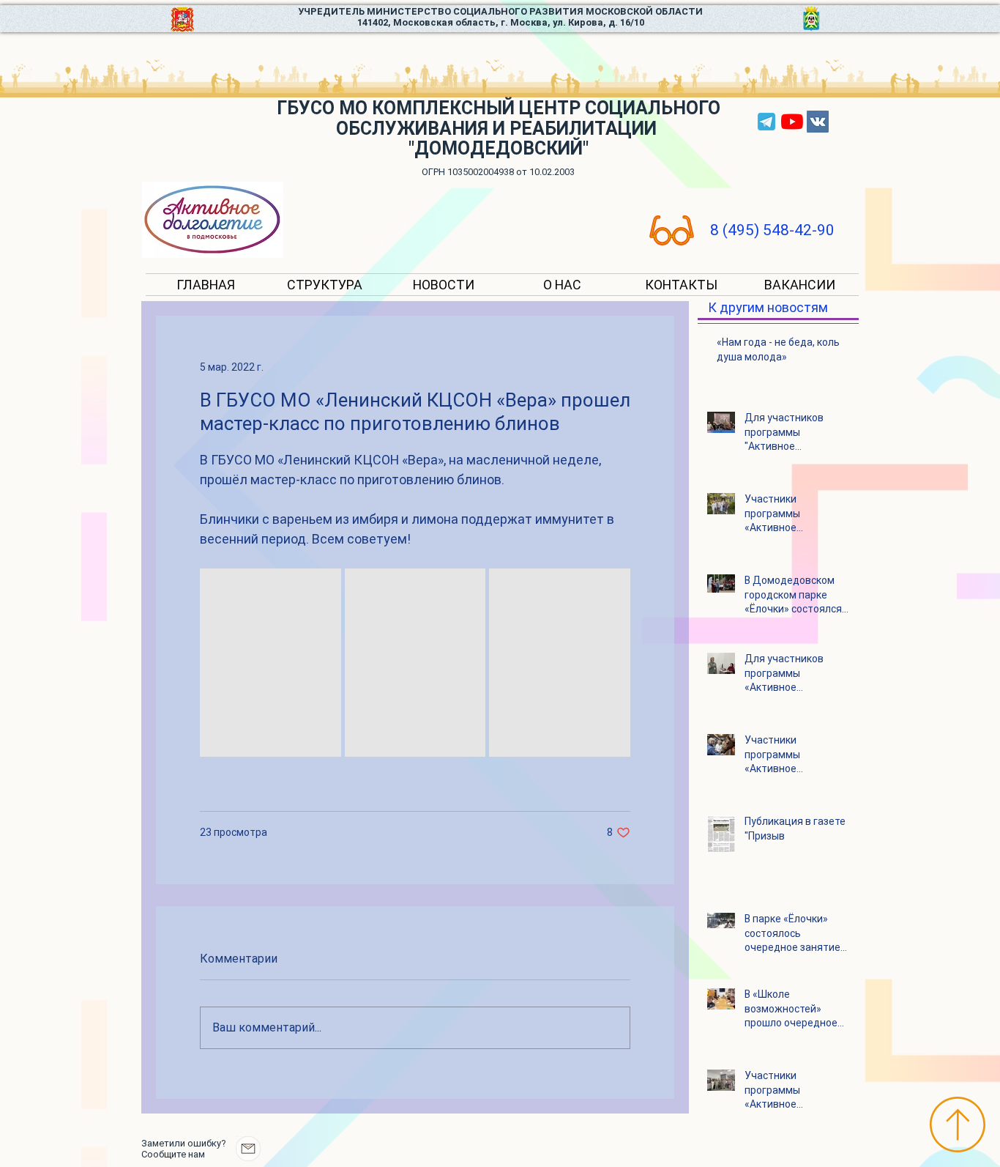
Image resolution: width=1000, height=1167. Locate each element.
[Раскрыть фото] (270, 662)
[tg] (766, 122)
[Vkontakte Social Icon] (818, 122)
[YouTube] (792, 122)
